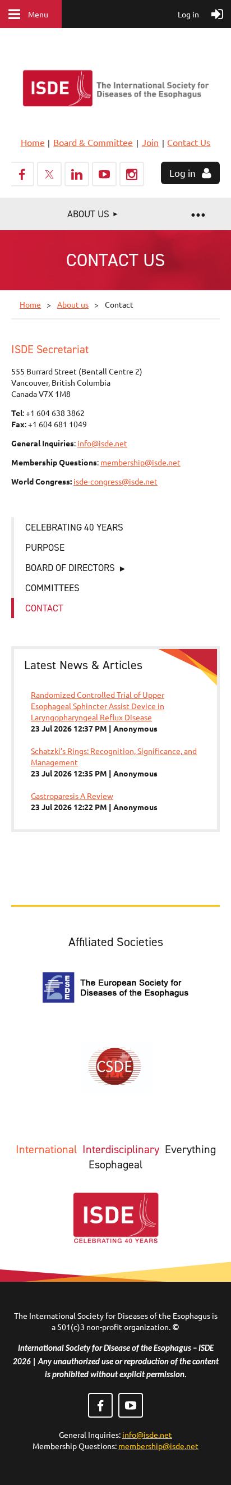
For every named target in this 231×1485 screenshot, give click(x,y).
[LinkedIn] (76, 174)
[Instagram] (131, 174)
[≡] (197, 214)
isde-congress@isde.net (115, 481)
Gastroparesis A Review (72, 796)
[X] (49, 174)
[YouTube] (104, 174)
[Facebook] (22, 174)
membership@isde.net (140, 462)
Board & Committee (93, 142)
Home (33, 142)
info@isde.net (102, 443)
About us (73, 304)
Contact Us (188, 142)
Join (150, 142)
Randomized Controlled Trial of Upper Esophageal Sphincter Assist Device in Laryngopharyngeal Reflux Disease (97, 705)
